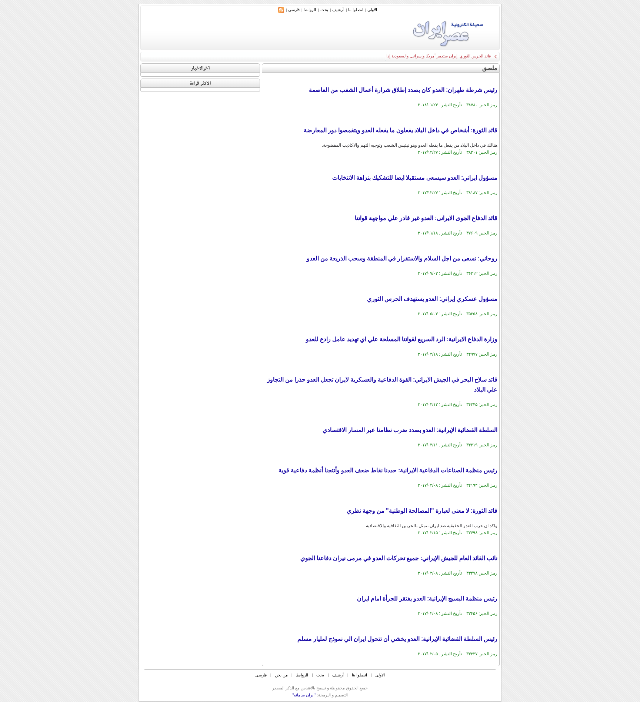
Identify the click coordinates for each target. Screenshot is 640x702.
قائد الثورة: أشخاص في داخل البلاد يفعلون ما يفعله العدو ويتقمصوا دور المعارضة (400, 130)
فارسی (294, 9)
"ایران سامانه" (304, 695)
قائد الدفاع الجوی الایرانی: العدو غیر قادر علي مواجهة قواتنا (426, 218)
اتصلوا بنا (355, 9)
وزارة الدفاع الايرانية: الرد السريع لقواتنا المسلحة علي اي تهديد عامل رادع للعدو (401, 339)
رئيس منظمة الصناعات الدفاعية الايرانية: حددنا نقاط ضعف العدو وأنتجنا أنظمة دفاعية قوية (388, 470)
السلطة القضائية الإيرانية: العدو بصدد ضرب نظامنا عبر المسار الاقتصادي (410, 430)
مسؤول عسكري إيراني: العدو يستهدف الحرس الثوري (432, 299)
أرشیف (338, 9)
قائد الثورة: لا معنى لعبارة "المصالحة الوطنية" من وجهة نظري (422, 511)
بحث (324, 9)
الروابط (310, 9)
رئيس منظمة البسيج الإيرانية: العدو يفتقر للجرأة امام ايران (427, 598)
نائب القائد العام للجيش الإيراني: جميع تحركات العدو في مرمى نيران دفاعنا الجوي (398, 558)
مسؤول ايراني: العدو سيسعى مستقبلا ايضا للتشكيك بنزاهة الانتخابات (414, 177)
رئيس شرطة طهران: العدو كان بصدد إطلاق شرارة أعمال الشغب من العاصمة (403, 90)
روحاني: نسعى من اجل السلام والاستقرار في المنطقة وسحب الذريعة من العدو (402, 258)
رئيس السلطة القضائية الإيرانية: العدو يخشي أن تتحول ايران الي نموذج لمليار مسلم (397, 639)
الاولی (372, 9)
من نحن (281, 675)
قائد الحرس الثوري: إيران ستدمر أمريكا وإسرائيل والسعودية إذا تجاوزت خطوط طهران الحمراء (412, 56)
